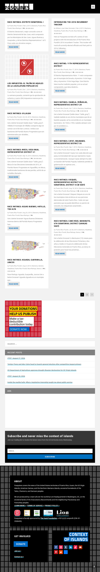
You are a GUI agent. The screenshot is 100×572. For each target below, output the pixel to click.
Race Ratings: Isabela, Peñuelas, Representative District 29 (71, 103)
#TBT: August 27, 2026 (16, 358)
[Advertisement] (50, 411)
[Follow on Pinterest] (56, 552)
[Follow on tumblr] (66, 547)
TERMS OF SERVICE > (35, 506)
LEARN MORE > (20, 506)
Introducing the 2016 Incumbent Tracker (71, 23)
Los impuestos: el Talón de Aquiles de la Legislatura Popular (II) (25, 84)
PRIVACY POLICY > (52, 506)
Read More (13, 47)
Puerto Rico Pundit (15, 26)
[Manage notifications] (94, 567)
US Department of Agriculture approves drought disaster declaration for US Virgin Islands (41, 370)
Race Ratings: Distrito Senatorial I (25, 22)
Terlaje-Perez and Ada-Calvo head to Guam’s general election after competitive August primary (44, 364)
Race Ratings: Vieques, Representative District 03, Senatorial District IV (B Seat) (69, 182)
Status (39, 268)
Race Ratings (16, 28)
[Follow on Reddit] (61, 552)
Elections (35, 26)
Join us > (17, 551)
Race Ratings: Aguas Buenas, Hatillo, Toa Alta (26, 207)
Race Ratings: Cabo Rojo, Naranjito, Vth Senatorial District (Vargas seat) (72, 223)
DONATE (20, 544)
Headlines (41, 89)
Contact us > (19, 557)
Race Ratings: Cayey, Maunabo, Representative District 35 (69, 142)
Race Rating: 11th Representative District (71, 64)
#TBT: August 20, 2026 (16, 376)
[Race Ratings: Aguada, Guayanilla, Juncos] (27, 246)
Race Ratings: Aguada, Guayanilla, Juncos (25, 261)
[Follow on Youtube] (80, 547)
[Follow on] (66, 552)
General (40, 266)
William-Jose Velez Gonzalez (65, 28)
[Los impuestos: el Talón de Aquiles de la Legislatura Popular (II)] (27, 67)
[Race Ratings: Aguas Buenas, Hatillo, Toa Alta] (27, 194)
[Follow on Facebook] (56, 547)
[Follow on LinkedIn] (71, 547)
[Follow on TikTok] (75, 547)
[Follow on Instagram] (61, 547)
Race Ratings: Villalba (19, 113)
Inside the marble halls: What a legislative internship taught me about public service (39, 382)
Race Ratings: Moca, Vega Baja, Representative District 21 (23, 151)
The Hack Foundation (48, 518)
